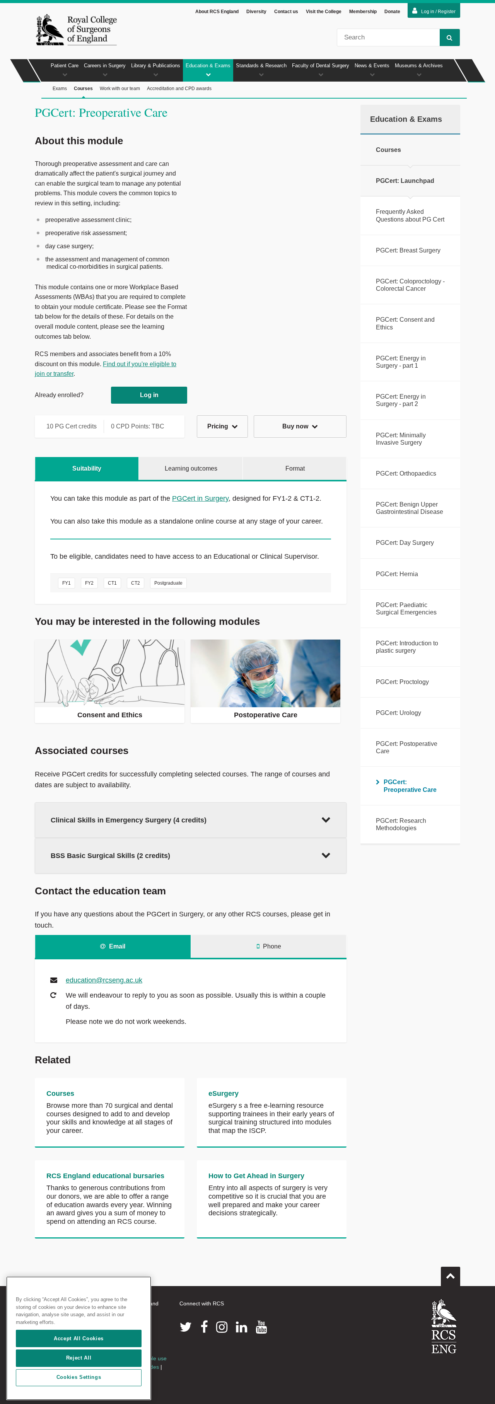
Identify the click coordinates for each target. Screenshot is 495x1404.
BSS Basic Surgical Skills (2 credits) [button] (110, 856)
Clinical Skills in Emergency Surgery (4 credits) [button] (129, 820)
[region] (78, 1338)
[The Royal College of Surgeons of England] (76, 29)
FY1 (66, 583)
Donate (392, 11)
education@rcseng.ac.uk (104, 980)
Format (295, 468)
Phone (271, 946)
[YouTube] (261, 1327)
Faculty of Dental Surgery (320, 65)
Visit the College (323, 11)
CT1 (112, 583)
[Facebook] (204, 1327)
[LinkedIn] (241, 1327)
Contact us (286, 11)
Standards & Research (261, 65)
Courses (83, 88)
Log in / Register (438, 11)
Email (116, 946)
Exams (60, 88)
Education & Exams (208, 65)
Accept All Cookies (79, 1338)
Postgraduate (168, 583)
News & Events (372, 65)
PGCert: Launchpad (405, 180)
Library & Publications (155, 65)
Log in (149, 395)
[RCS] (444, 1326)
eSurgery (223, 1093)
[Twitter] (185, 1327)
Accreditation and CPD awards (179, 88)
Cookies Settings (78, 1377)
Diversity (256, 11)
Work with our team (120, 88)
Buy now (296, 426)
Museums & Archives (419, 65)
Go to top (450, 1276)
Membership (363, 11)
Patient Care (65, 65)
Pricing (218, 426)
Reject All (79, 1358)
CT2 (135, 583)
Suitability (86, 468)
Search (450, 37)
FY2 (89, 583)
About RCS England (217, 11)
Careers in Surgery (105, 65)
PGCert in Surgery (200, 498)
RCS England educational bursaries (105, 1176)
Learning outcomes (191, 468)
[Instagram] (221, 1327)
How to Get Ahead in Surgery (256, 1176)
